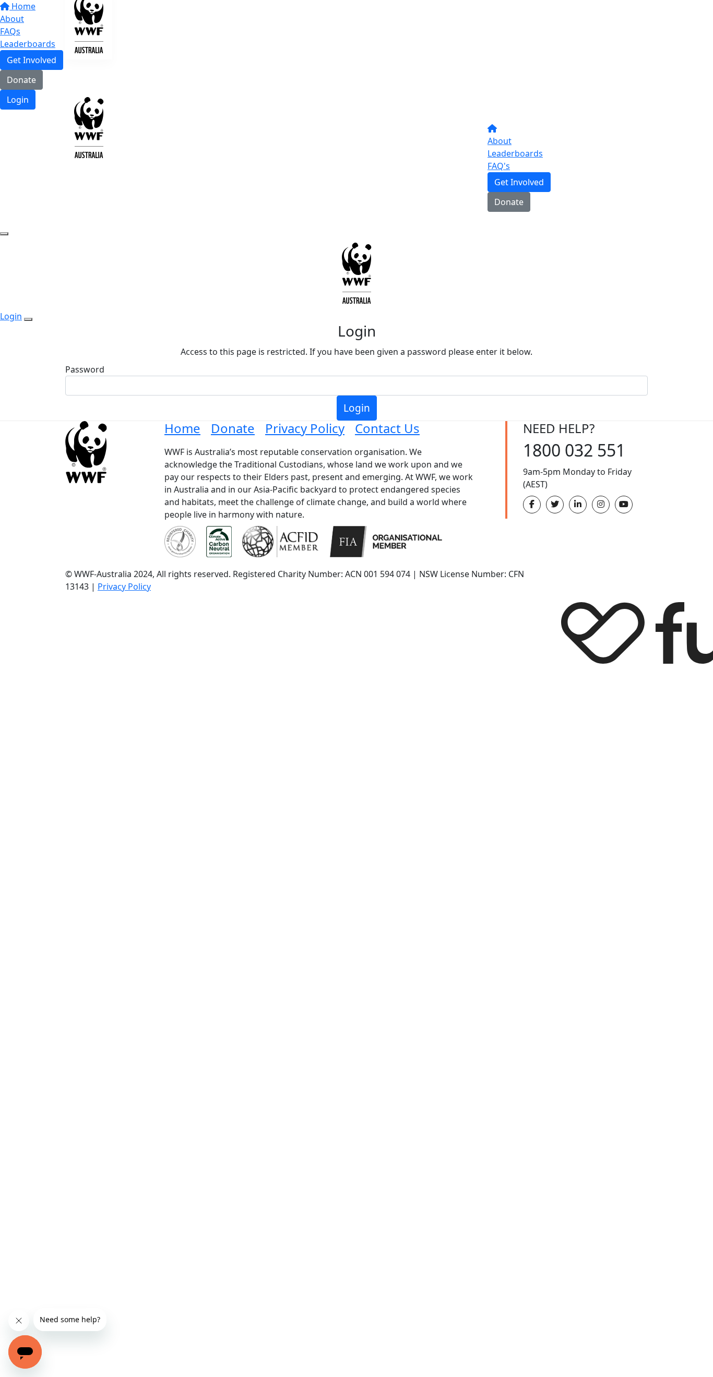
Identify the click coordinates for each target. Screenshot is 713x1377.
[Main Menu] (4, 233)
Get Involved (519, 182)
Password (84, 369)
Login (18, 99)
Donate (21, 80)
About (500, 141)
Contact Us (387, 428)
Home (182, 428)
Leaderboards (515, 153)
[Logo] (88, 10)
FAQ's (499, 166)
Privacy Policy (304, 428)
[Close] (28, 319)
